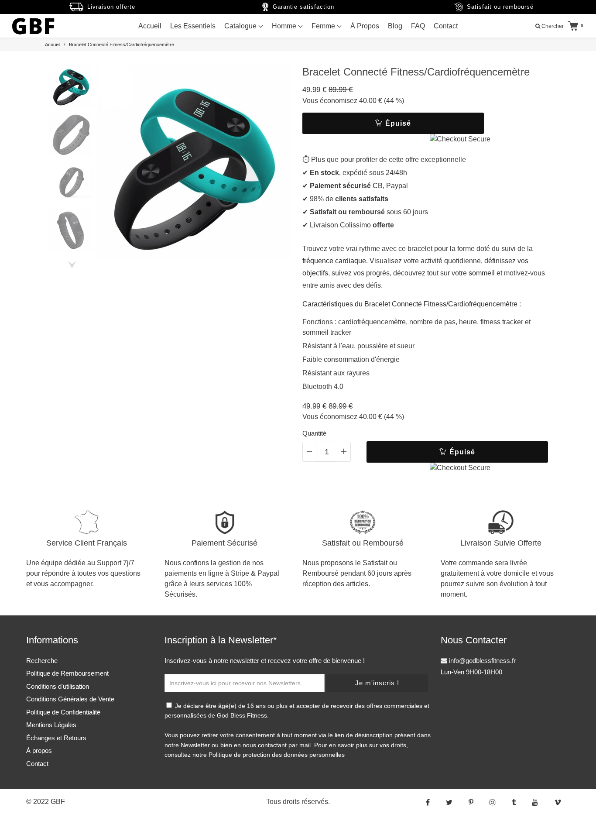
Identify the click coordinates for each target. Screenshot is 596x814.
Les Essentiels (193, 26)
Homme (285, 26)
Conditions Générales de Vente (70, 699)
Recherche (42, 660)
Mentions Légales (51, 724)
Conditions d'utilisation (57, 686)
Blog (395, 26)
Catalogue (241, 26)
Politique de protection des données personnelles (277, 754)
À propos (39, 750)
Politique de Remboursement (67, 673)
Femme (324, 26)
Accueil (149, 26)
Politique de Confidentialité (63, 712)
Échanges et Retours (56, 738)
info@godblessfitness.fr (481, 660)
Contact (446, 26)
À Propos (364, 26)
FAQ (418, 26)
